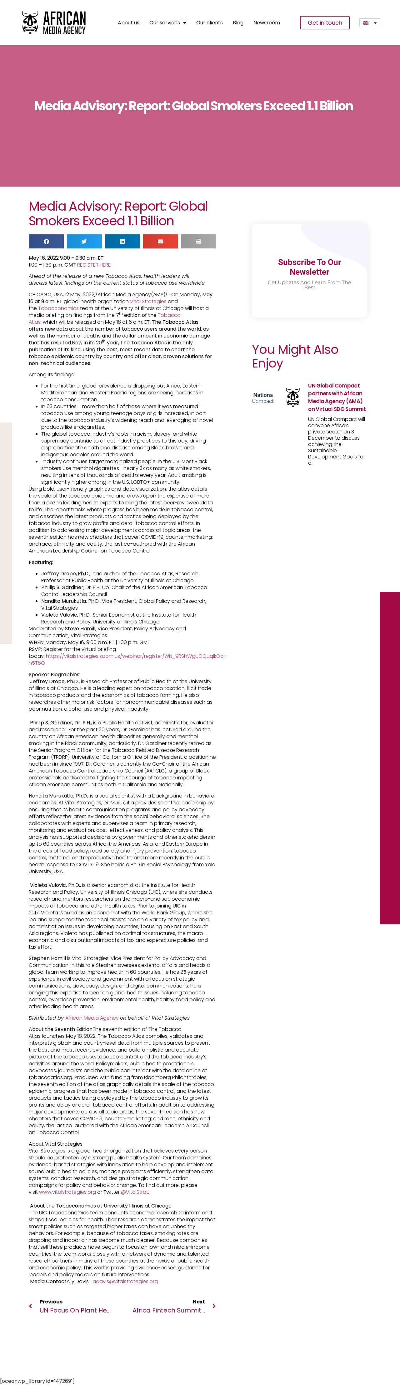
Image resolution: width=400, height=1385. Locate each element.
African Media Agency (92, 1018)
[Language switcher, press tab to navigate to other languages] (369, 22)
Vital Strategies (148, 301)
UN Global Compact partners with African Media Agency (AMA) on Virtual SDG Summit (337, 397)
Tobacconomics (58, 308)
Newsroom (266, 23)
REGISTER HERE (94, 264)
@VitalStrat (134, 1192)
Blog (238, 23)
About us (128, 23)
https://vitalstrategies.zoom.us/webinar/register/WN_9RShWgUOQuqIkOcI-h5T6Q (128, 659)
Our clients (209, 23)
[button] (46, 241)
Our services (164, 23)
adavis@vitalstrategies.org (125, 1281)
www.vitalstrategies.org (67, 1192)
